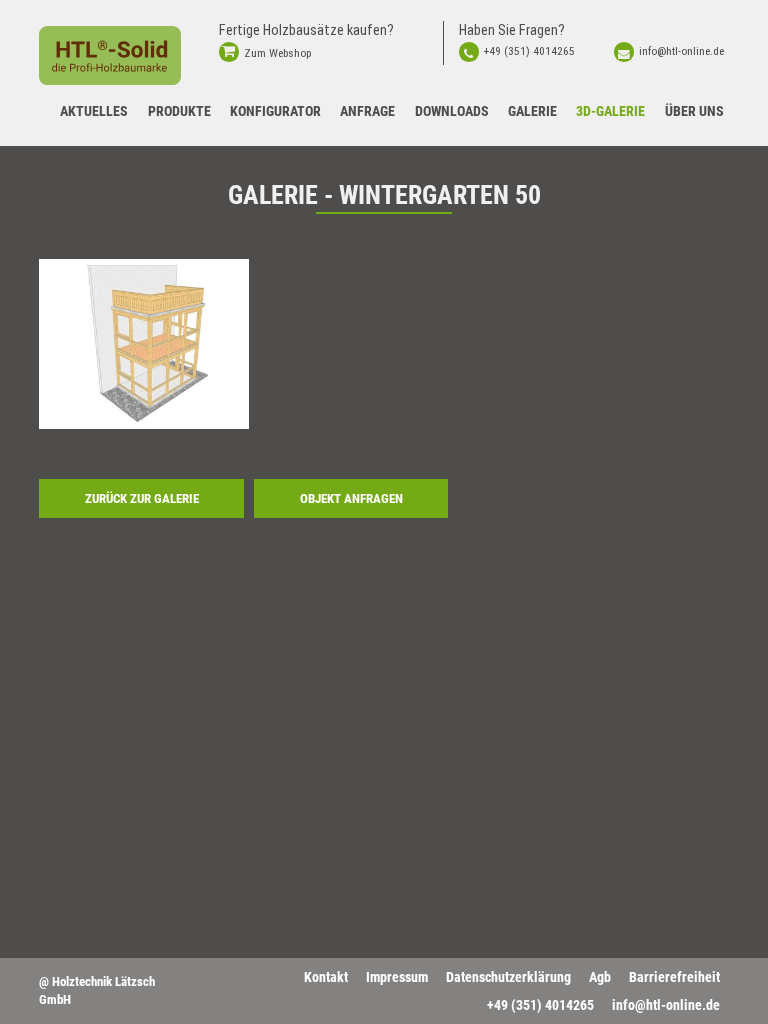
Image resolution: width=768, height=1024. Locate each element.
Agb (600, 977)
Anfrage (367, 111)
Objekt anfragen (351, 498)
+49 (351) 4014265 (529, 51)
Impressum (397, 977)
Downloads (452, 111)
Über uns (694, 111)
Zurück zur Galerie (142, 498)
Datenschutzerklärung (508, 977)
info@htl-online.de (681, 51)
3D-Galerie (610, 111)
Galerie (532, 111)
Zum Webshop (277, 53)
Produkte (179, 111)
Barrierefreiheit (674, 977)
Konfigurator (275, 111)
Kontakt (326, 977)
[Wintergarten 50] (144, 344)
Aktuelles (94, 111)
